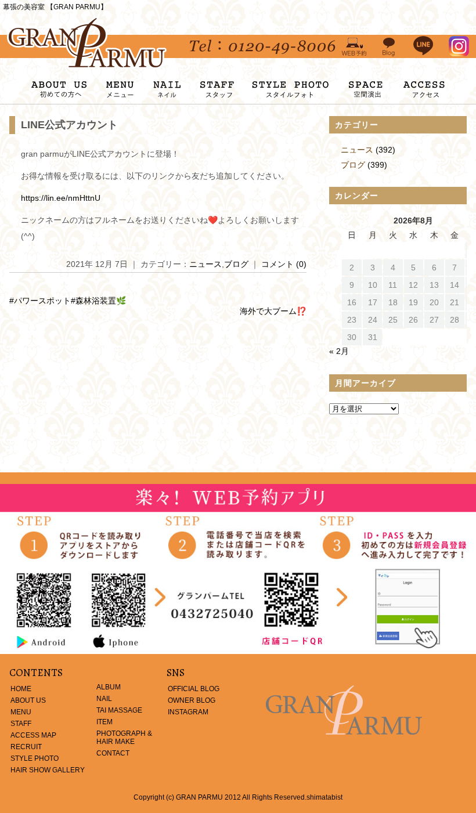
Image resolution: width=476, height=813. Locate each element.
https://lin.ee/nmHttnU (60, 198)
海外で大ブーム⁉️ (273, 311)
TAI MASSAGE (119, 710)
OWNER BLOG (191, 700)
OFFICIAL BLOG (193, 689)
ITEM (104, 722)
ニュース (205, 264)
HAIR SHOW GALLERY (47, 770)
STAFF (20, 724)
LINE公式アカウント (69, 125)
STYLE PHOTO (34, 758)
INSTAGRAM (188, 712)
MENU (20, 712)
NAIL (104, 699)
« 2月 (339, 351)
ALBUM (108, 687)
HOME (20, 689)
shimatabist (324, 797)
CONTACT (112, 753)
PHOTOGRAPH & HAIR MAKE (124, 737)
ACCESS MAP (33, 735)
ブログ (236, 264)
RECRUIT (26, 747)
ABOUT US (28, 700)
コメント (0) (283, 264)
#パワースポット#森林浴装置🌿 (67, 300)
